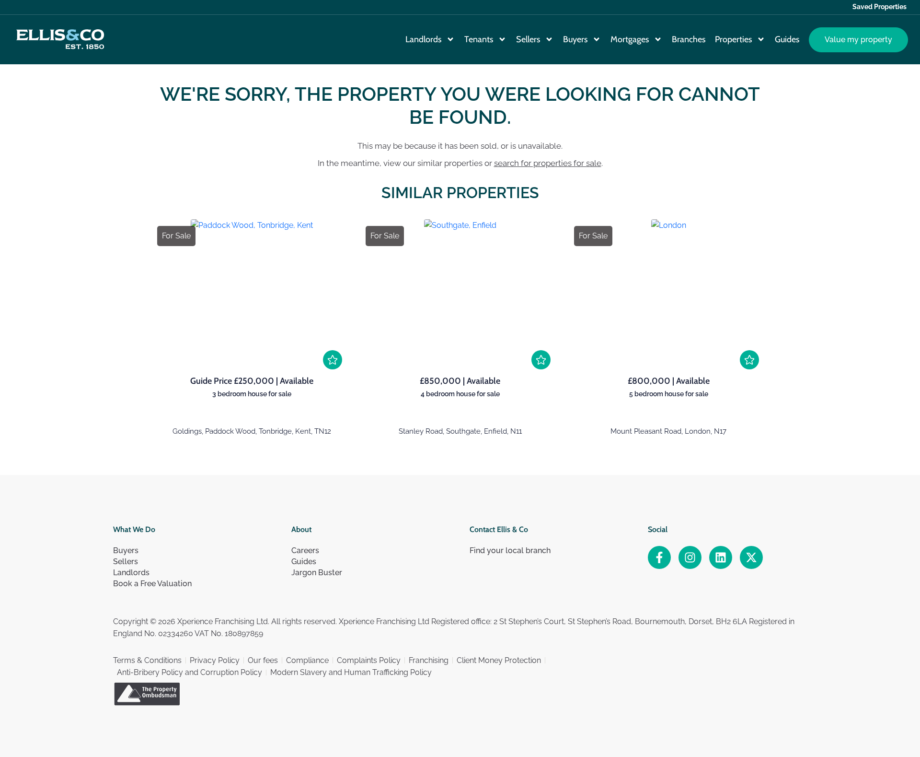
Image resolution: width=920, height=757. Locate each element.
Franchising (428, 660)
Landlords (423, 39)
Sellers (528, 39)
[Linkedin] (720, 557)
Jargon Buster (316, 572)
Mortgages (629, 39)
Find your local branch (510, 550)
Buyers (575, 39)
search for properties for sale (547, 163)
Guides (787, 39)
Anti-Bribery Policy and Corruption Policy (189, 672)
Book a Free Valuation (152, 583)
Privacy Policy (215, 660)
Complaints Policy (369, 660)
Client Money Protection (499, 660)
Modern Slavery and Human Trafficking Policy (351, 672)
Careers (305, 550)
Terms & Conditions (147, 660)
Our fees (263, 660)
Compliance (307, 660)
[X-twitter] (751, 557)
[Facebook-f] (659, 557)
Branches (688, 39)
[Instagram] (690, 557)
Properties (733, 39)
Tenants (478, 39)
